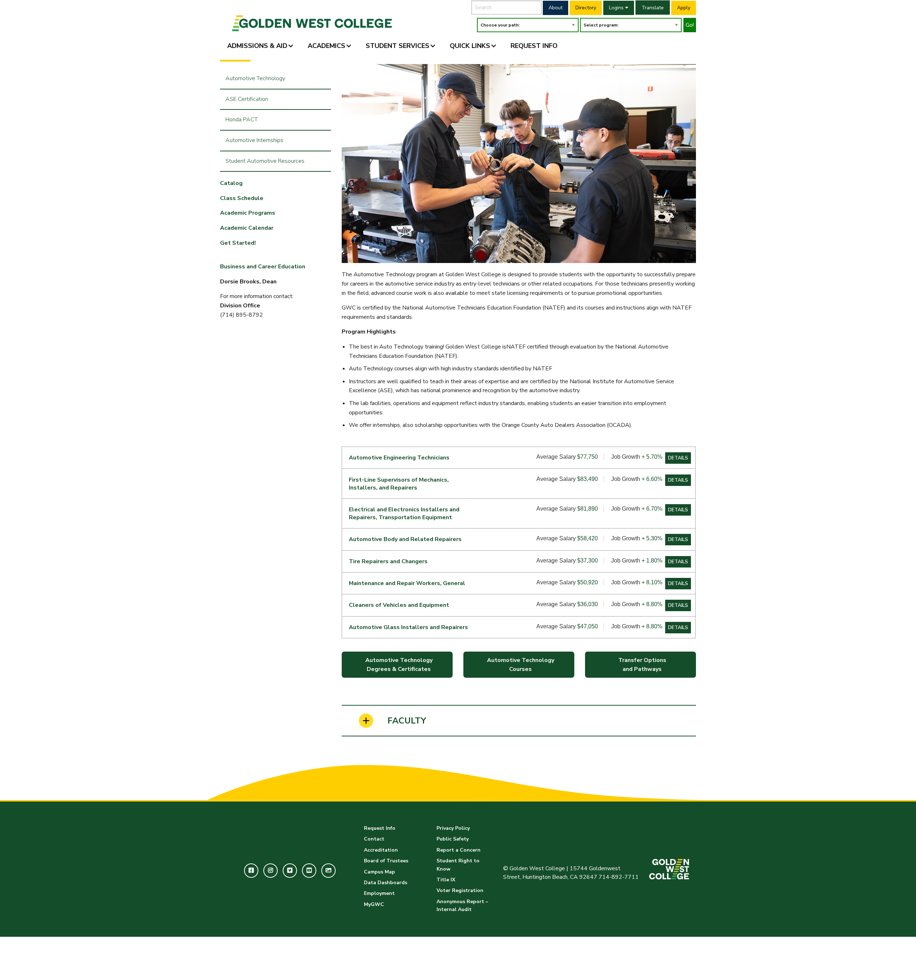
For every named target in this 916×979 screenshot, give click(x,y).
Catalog (231, 183)
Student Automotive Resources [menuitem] (264, 161)
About (555, 7)
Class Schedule (241, 198)
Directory (585, 7)
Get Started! (238, 243)
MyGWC (374, 904)
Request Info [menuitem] (534, 46)
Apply (683, 7)
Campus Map (379, 871)
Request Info (379, 828)
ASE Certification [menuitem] (246, 99)
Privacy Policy (453, 828)
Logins (617, 7)
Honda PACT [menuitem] (241, 119)
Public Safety (453, 839)
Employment (379, 893)
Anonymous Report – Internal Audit (462, 905)
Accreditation (381, 850)
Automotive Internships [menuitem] (254, 140)
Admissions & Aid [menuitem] (257, 46)
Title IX (446, 879)
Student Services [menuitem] (397, 46)
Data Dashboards (385, 882)
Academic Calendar (246, 228)
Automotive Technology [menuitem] (255, 78)
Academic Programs (247, 213)
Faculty (407, 720)
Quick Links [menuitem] (470, 46)
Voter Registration (460, 890)
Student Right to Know (458, 864)
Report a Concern (459, 850)
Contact (374, 839)
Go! (690, 25)
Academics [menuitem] (326, 46)
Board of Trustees (386, 860)
